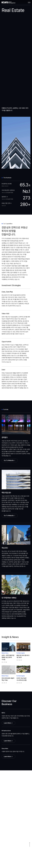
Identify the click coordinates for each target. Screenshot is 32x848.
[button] (10, 460)
